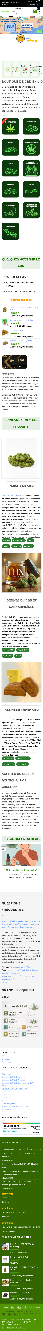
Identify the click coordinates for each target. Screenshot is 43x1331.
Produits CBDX (8, 650)
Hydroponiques (18, 540)
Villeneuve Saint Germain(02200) (15, 1106)
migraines (6, 979)
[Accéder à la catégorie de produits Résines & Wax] (10, 189)
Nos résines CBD (9, 720)
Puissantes (17, 546)
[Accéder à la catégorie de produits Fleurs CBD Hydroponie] (31, 168)
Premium (6, 540)
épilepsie (10, 970)
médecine (30, 976)
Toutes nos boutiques (10, 1074)
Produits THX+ (23, 650)
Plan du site (6, 1062)
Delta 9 (18, 656)
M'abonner (6, 1059)
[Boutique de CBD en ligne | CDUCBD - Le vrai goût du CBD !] (5, 11)
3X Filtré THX (22, 764)
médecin (21, 976)
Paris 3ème (6, 1092)
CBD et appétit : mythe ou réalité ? (21, 870)
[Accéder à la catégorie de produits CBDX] (10, 147)
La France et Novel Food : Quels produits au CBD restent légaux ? (20, 1173)
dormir (28, 970)
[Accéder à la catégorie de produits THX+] (10, 168)
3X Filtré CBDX (8, 764)
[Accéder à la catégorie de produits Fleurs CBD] (31, 126)
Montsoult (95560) (9, 1104)
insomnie (25, 973)
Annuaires (6, 1315)
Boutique (19, 9)
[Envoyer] (35, 11)
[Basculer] (4, 277)
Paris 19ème (7, 1101)
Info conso (26, 1311)
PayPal (15, 1315)
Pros (4, 1313)
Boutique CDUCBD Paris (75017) (15, 1077)
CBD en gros (19, 27)
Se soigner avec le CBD (20, 967)
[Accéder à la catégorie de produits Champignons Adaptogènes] (31, 210)
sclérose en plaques (19, 979)
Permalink (6, 982)
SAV (18, 1311)
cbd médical (20, 970)
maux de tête (12, 976)
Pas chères (28, 546)
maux (4, 976)
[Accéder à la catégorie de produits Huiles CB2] (10, 231)
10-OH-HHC (7, 656)
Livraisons (10, 1311)
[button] (34, 1)
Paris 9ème (6, 1098)
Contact (19, 22)
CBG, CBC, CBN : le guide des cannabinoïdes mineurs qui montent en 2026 (20, 1183)
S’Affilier (16, 1313)
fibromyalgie (16, 973)
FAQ (9, 1313)
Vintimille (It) (7, 1109)
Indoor (30, 540)
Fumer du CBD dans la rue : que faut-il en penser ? (18, 1155)
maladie (33, 973)
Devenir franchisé (30, 1313)
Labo (34, 1311)
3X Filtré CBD (8, 758)
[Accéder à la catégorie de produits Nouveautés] (10, 126)
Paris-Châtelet (7, 1095)
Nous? (18, 18)
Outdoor (6, 546)
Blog (18, 13)
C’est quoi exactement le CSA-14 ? (16, 1164)
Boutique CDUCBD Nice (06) (14, 1080)
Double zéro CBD (23, 758)
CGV (3, 1311)
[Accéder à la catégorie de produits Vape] (31, 189)
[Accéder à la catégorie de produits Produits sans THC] (31, 147)
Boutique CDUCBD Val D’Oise (14, 1089)
